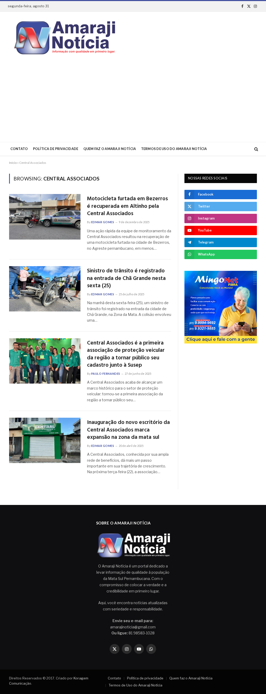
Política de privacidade (55, 149)
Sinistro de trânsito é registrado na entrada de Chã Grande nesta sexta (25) (126, 278)
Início (13, 163)
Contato (19, 149)
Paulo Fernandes (105, 373)
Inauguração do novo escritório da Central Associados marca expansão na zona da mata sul (128, 430)
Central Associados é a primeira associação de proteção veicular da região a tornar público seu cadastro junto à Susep (126, 354)
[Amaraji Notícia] (62, 38)
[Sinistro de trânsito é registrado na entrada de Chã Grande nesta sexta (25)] (45, 288)
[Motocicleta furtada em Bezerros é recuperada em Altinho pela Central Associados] (45, 216)
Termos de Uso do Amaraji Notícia (174, 149)
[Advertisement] (133, 102)
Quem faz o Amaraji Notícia (109, 149)
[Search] (255, 149)
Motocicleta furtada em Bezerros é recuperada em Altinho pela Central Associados (127, 206)
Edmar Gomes (102, 222)
